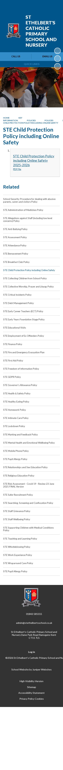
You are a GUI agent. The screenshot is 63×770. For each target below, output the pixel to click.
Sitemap (31, 687)
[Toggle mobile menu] (56, 5)
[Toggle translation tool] (38, 5)
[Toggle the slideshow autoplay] (57, 51)
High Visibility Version (31, 681)
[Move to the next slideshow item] (57, 66)
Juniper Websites (42, 669)
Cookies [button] (39, 698)
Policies (31, 120)
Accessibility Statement (31, 692)
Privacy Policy (26, 698)
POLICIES (49, 120)
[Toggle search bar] (46, 5)
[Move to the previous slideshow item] (57, 58)
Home (6, 118)
